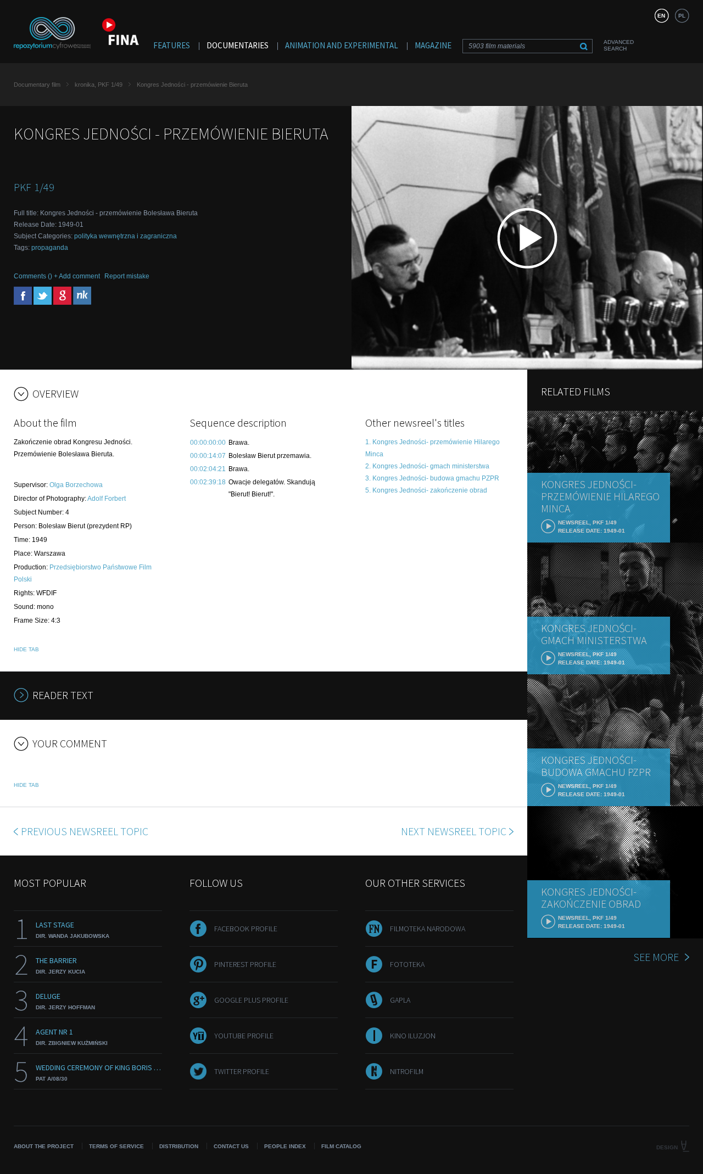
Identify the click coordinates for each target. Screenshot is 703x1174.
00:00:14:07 (208, 456)
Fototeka (407, 964)
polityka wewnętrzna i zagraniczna (125, 236)
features (171, 45)
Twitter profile (241, 1071)
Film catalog (341, 1146)
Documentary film (37, 84)
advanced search (619, 45)
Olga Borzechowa (76, 485)
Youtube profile (244, 1036)
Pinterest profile (245, 964)
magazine (433, 45)
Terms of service (116, 1146)
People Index (285, 1146)
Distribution (178, 1146)
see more (656, 957)
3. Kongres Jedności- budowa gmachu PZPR (432, 478)
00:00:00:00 (208, 442)
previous (84, 831)
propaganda (49, 247)
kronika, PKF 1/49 (98, 84)
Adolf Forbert (106, 498)
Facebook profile (245, 928)
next (453, 831)
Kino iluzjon (413, 1036)
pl (681, 16)
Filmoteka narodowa (427, 928)
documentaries (238, 45)
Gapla (400, 1000)
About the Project (44, 1146)
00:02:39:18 (208, 482)
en (661, 16)
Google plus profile (251, 1000)
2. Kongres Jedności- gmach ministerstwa (427, 466)
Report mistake (126, 276)
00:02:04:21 (208, 469)
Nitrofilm (406, 1071)
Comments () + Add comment (57, 276)
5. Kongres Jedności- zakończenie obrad (426, 490)
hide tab (26, 649)
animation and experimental (341, 45)
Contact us (231, 1146)
